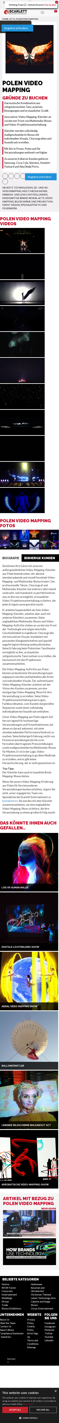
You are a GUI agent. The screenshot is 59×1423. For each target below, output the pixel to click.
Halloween (36, 1284)
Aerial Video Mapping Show (19, 1006)
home (5, 19)
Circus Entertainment (42, 1308)
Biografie (10, 558)
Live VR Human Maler (15, 887)
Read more (28, 1404)
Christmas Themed (41, 1294)
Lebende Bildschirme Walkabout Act (26, 1125)
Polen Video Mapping (27, 19)
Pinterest (49, 1329)
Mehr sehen (48, 1208)
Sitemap (31, 1347)
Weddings (7, 1298)
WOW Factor (9, 1287)
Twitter (49, 1333)
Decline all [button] (43, 1409)
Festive (5, 1284)
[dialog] (29, 1405)
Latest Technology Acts (43, 1298)
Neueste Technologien (17, 187)
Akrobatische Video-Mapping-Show (25, 1184)
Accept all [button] (15, 1409)
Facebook (50, 1323)
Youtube (49, 1336)
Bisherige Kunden (39, 558)
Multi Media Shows (34, 191)
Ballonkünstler (13, 1066)
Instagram (50, 1326)
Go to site (50, 4)
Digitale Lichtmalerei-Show (20, 947)
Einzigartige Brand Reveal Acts (23, 198)
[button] (5, 176)
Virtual (5, 1301)
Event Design (11, 204)
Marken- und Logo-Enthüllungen (24, 194)
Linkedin (49, 1340)
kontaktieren (10, 801)
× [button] (55, 1391)
